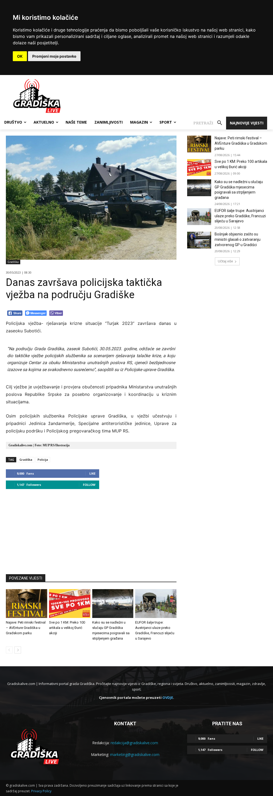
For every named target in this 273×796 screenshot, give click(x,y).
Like (92, 473)
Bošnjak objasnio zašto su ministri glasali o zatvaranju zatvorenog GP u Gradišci (237, 239)
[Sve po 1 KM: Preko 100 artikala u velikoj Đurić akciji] (69, 603)
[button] (209, 123)
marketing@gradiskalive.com (134, 754)
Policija (43, 460)
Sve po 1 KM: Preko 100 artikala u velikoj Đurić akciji (67, 627)
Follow (89, 485)
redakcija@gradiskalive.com (134, 742)
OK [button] (20, 56)
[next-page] (17, 650)
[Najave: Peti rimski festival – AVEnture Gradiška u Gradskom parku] (26, 603)
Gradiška (13, 262)
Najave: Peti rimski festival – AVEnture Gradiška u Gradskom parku (26, 627)
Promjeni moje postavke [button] (54, 56)
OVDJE (167, 697)
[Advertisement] (91, 529)
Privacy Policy (41, 791)
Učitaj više (225, 261)
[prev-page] (9, 650)
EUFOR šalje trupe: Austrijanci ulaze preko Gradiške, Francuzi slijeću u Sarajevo (240, 215)
